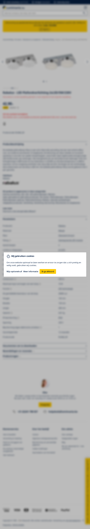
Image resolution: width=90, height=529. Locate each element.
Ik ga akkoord (48, 271)
